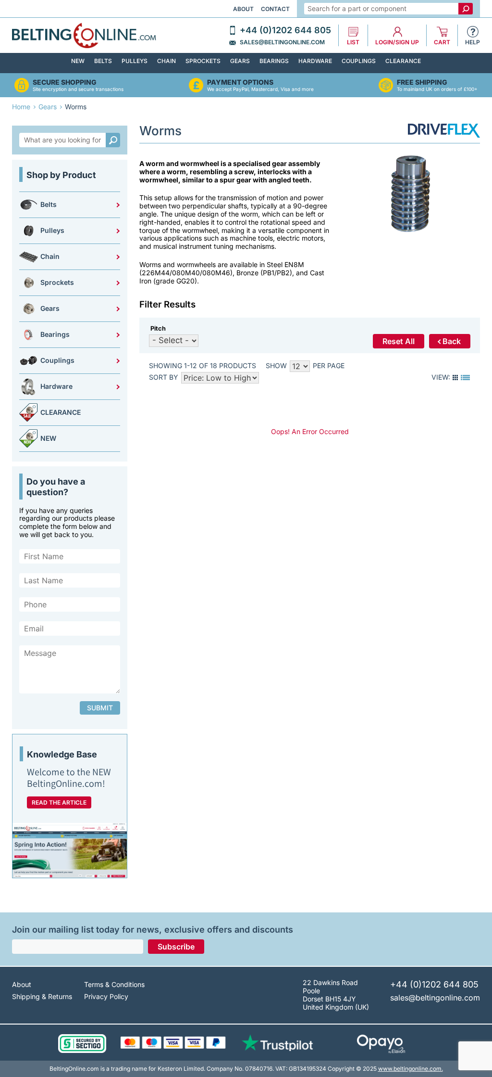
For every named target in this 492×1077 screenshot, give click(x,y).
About (243, 9)
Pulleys (135, 60)
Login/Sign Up (397, 42)
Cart (442, 42)
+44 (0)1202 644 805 (285, 30)
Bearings (274, 60)
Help (472, 42)
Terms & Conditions (114, 984)
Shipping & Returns (42, 996)
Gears (240, 60)
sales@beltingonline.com (282, 42)
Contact (275, 9)
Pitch (158, 328)
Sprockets (203, 60)
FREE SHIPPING (422, 82)
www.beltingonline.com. (410, 1068)
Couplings (359, 60)
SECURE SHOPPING (65, 82)
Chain (166, 60)
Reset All (398, 341)
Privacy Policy (106, 996)
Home (21, 107)
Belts (103, 60)
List (353, 42)
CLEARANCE (403, 60)
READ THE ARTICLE (59, 802)
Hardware (315, 60)
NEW (78, 60)
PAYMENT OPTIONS (240, 82)
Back (452, 341)
